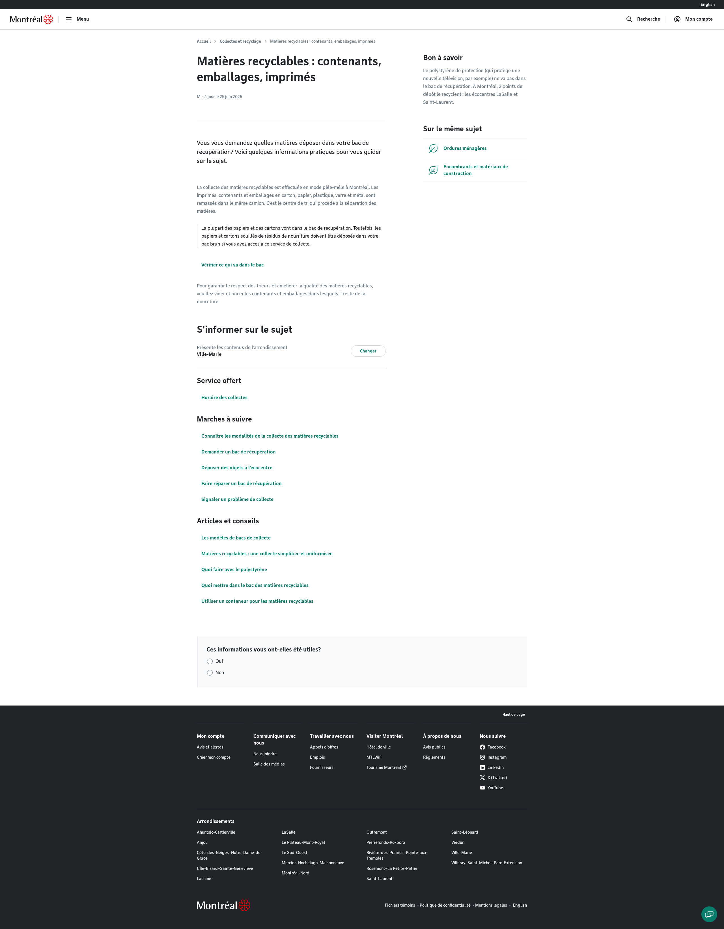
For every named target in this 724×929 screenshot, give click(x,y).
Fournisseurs (321, 767)
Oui (219, 661)
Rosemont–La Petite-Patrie (392, 868)
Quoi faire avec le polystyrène (234, 569)
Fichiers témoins (400, 905)
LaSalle (289, 832)
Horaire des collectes (224, 397)
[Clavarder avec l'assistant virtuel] (709, 914)
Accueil (204, 41)
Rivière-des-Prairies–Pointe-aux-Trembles (397, 855)
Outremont (377, 832)
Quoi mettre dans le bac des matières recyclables (255, 585)
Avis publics (434, 747)
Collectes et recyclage (240, 41)
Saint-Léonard (464, 832)
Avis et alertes (210, 747)
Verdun (457, 842)
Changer (368, 351)
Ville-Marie (461, 852)
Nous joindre (265, 754)
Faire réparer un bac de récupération (241, 483)
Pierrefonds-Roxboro (386, 842)
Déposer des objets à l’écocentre (236, 467)
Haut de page (514, 714)
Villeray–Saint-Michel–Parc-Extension (486, 863)
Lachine (204, 878)
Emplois (317, 757)
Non (220, 672)
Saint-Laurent (380, 878)
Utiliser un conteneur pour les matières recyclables (257, 601)
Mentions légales (491, 905)
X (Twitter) (497, 777)
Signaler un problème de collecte (237, 499)
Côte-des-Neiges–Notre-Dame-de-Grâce (229, 855)
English (708, 4)
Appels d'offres (324, 747)
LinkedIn (496, 767)
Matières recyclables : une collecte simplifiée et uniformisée (267, 553)
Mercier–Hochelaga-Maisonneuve (313, 863)
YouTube (495, 788)
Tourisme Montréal (384, 767)
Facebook (497, 747)
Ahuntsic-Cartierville (216, 832)
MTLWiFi (375, 757)
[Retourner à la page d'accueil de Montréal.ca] (31, 19)
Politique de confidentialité (445, 905)
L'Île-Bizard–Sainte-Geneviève (225, 868)
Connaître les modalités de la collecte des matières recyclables (270, 436)
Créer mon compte (213, 757)
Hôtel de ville (379, 747)
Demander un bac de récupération (238, 452)
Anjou (202, 842)
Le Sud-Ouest (294, 852)
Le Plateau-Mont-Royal (303, 842)
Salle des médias (269, 764)
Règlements (434, 757)
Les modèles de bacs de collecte (236, 538)
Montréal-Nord (295, 873)
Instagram (497, 757)
